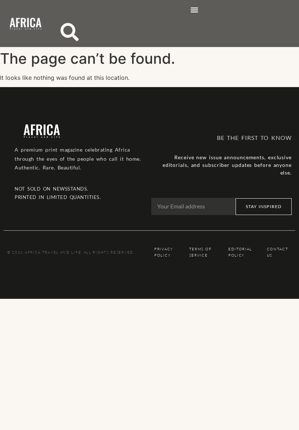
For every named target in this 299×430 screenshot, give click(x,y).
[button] (194, 10)
